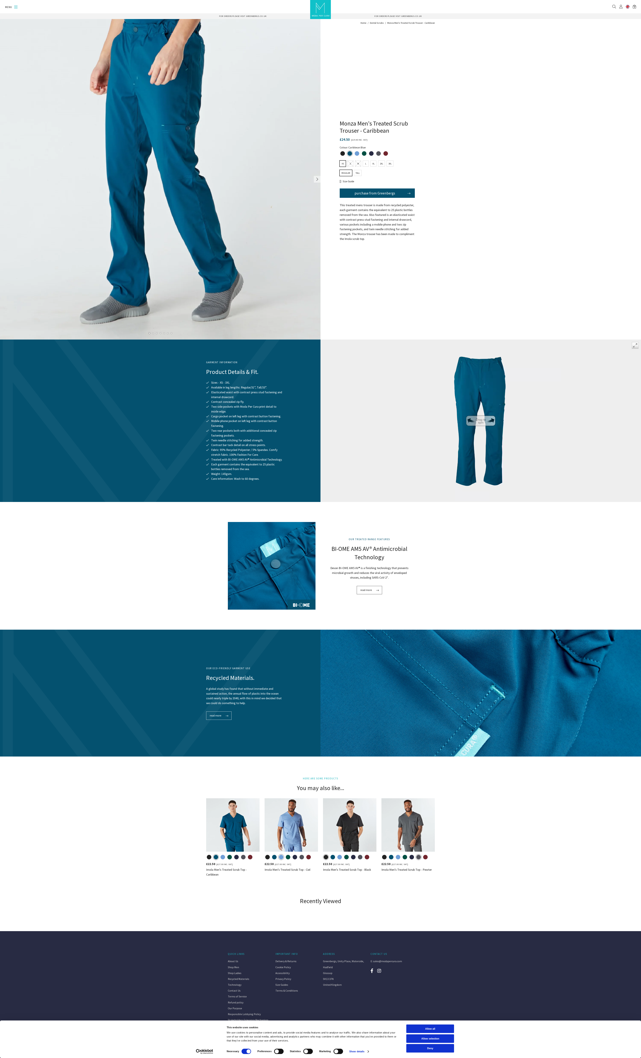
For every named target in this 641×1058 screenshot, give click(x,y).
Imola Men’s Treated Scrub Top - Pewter (406, 869)
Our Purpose (235, 1008)
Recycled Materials (238, 979)
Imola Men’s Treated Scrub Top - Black (347, 869)
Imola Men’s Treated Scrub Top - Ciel (287, 869)
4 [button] (160, 333)
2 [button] (153, 333)
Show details (356, 1051)
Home (363, 22)
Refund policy (235, 1002)
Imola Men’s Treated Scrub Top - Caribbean (226, 872)
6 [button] (167, 333)
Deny (430, 1048)
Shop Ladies (234, 973)
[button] (634, 7)
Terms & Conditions (286, 990)
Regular (346, 173)
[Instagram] (379, 971)
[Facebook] (372, 971)
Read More (366, 590)
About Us (233, 961)
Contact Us (234, 990)
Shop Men (233, 967)
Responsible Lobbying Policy (244, 1014)
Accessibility (282, 973)
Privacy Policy (283, 979)
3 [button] (156, 333)
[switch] (279, 1051)
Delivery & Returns (285, 961)
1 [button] (149, 333)
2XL (381, 163)
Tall (358, 173)
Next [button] (317, 179)
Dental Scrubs (377, 22)
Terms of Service (237, 996)
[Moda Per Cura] (320, 9)
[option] (242, 16)
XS (343, 163)
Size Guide (348, 181)
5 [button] (164, 333)
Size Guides (281, 984)
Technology (234, 984)
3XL (390, 163)
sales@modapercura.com (387, 961)
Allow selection (430, 1038)
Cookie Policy (283, 967)
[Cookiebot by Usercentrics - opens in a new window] (204, 1051)
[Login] (620, 7)
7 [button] (171, 333)
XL (373, 163)
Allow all (430, 1028)
